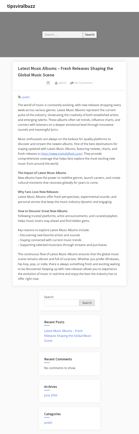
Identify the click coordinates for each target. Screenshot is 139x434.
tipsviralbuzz (21, 6)
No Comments (83, 83)
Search (49, 297)
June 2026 (50, 395)
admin (62, 83)
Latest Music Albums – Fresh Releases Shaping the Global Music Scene (67, 336)
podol (26, 97)
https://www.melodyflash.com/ (62, 154)
